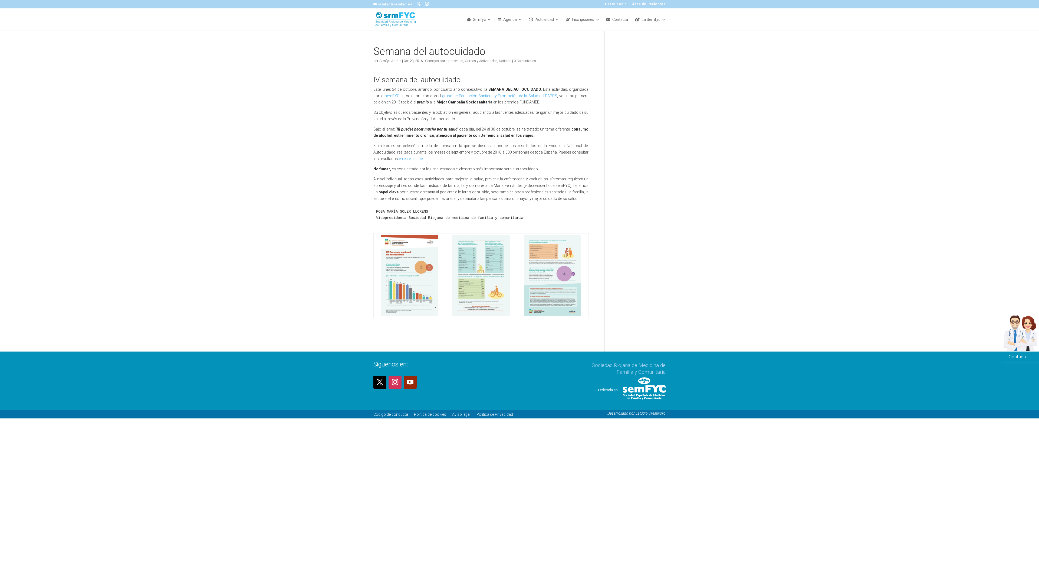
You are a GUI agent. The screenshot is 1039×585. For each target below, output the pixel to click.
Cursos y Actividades (481, 61)
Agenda (510, 20)
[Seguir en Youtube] (410, 382)
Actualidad (544, 20)
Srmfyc (479, 20)
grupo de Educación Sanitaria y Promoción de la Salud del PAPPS (499, 96)
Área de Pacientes (649, 4)
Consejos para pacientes (444, 61)
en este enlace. (410, 159)
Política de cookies (430, 414)
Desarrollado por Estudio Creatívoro (636, 413)
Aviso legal (461, 414)
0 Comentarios (525, 61)
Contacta (620, 20)
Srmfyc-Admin (390, 61)
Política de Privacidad (494, 414)
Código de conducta (390, 414)
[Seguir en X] (379, 382)
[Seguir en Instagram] (395, 382)
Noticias (505, 61)
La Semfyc (651, 20)
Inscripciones (583, 20)
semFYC (391, 96)
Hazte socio (616, 4)
